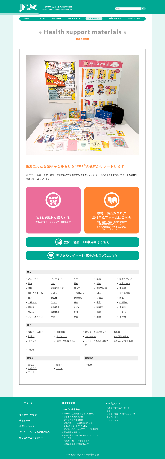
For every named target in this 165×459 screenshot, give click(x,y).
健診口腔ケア (57, 288)
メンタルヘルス (35, 317)
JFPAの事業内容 (113, 18)
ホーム (27, 18)
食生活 (54, 298)
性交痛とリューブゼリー (31, 438)
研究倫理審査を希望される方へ (77, 444)
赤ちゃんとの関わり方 (96, 332)
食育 (30, 298)
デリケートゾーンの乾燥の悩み (34, 432)
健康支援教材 (94, 18)
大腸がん (32, 302)
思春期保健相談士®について (76, 432)
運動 (99, 279)
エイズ (59, 368)
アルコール (33, 279)
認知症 (100, 307)
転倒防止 (123, 302)
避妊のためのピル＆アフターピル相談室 (81, 429)
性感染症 (32, 368)
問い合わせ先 (112, 417)
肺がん (31, 312)
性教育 (59, 365)
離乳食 (117, 332)
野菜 (53, 317)
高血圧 (77, 288)
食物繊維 (78, 298)
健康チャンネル (74, 18)
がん (53, 283)
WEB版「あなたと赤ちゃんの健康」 (79, 414)
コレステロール (35, 293)
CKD (99, 293)
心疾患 (100, 298)
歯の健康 (55, 312)
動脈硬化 (55, 307)
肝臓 (99, 283)
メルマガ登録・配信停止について (121, 414)
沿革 (109, 411)
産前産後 (61, 332)
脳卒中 (122, 307)
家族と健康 (56, 18)
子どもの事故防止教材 (73, 417)
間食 (76, 283)
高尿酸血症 (102, 288)
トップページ (25, 403)
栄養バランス (126, 279)
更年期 (122, 288)
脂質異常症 (124, 293)
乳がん (77, 307)
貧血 (76, 312)
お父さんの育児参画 (123, 341)
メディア (32, 341)
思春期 (31, 365)
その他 (122, 317)
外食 (30, 283)
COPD (54, 293)
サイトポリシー (113, 420)
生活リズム (62, 336)
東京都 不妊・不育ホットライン (77, 441)
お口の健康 (90, 336)
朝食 (76, 302)
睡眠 (121, 298)
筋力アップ (124, 283)
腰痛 (99, 317)
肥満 (99, 312)
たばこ (54, 302)
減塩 (30, 288)
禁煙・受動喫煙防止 (66, 341)
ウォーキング (57, 279)
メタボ (122, 312)
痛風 (99, 302)
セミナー (41, 18)
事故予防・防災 (121, 336)
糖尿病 (31, 307)
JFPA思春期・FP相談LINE (75, 426)
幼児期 (31, 336)
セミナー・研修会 (28, 415)
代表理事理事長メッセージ (118, 408)
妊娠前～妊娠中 (35, 332)
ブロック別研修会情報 (73, 420)
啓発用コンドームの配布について (78, 423)
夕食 (76, 317)
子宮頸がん (79, 293)
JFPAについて (134, 18)
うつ (76, 279)
